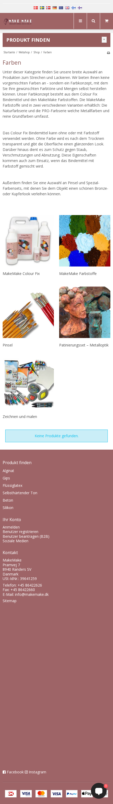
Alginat (8, 470)
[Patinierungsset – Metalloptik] (84, 312)
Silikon (8, 507)
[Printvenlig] (108, 52)
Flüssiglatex (12, 485)
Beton (8, 500)
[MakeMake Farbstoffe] (84, 241)
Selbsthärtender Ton (20, 492)
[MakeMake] (19, 21)
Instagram (37, 771)
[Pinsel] (28, 312)
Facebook (15, 771)
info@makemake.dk (32, 594)
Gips (6, 478)
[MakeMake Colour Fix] (28, 241)
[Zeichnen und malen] (28, 384)
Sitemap (10, 600)
